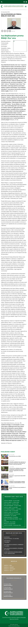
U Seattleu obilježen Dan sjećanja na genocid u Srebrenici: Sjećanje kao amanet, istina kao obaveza (17, 463)
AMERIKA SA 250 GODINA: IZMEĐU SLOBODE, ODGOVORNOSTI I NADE (17, 482)
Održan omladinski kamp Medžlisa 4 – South (17, 488)
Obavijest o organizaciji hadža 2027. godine (17, 476)
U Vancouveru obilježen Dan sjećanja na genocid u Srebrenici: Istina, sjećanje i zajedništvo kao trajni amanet (17, 470)
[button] (2, 2)
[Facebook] (24, 1)
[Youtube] (26, 1)
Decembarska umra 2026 (15, 456)
